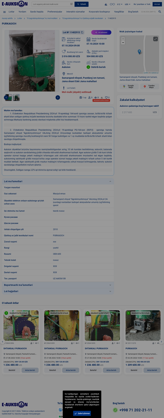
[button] (82, 413)
